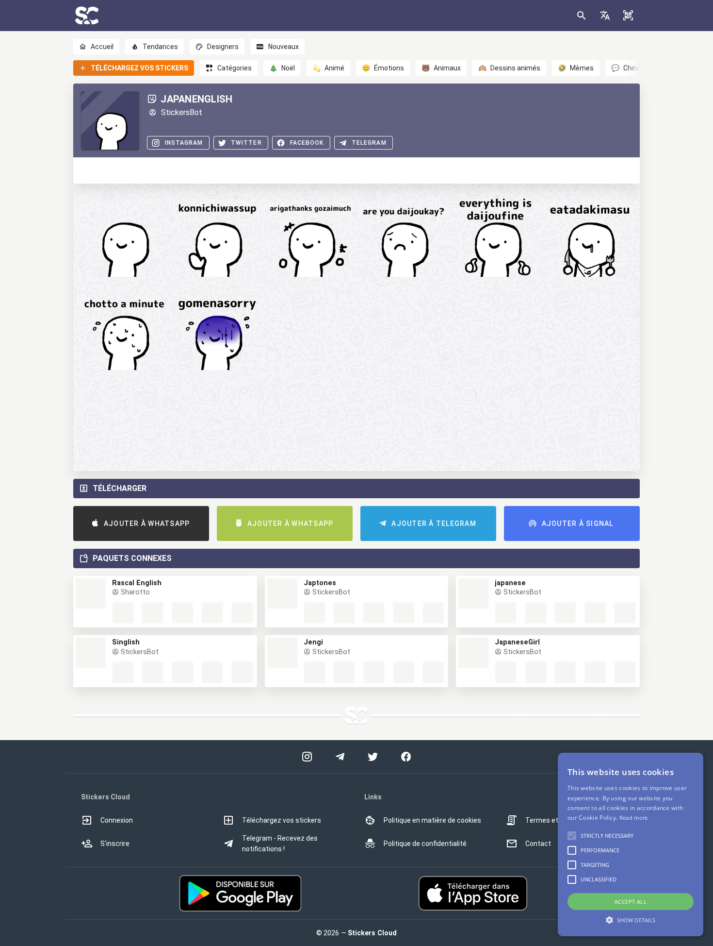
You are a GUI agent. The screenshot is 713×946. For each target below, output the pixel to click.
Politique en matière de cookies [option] (432, 820)
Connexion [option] (116, 820)
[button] (604, 15)
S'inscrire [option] (115, 843)
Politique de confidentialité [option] (425, 843)
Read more (633, 817)
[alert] (630, 844)
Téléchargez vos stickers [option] (281, 820)
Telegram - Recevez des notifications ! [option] (280, 843)
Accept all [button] (631, 901)
